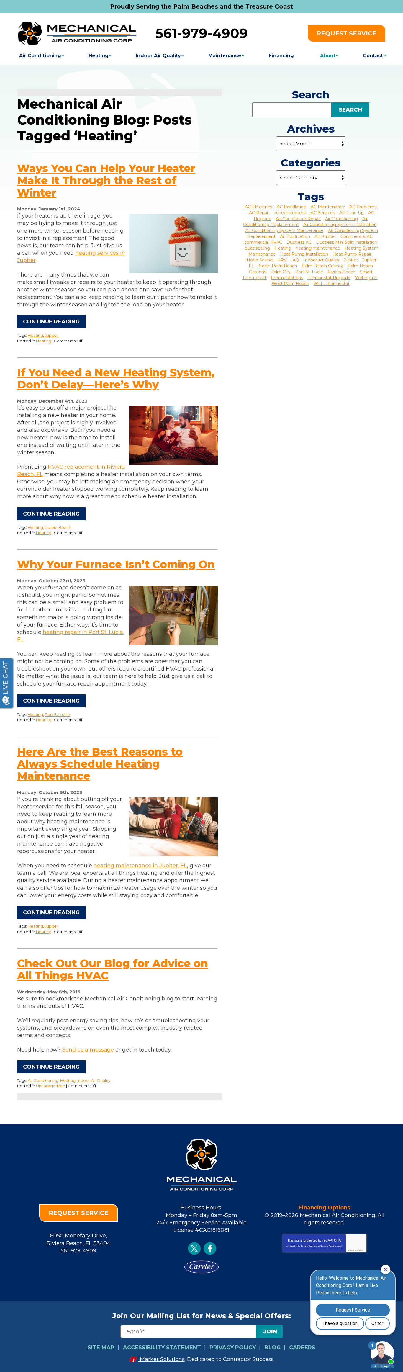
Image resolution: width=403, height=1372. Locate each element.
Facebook (210, 1248)
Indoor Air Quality (93, 1080)
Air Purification (295, 236)
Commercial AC (356, 236)
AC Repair (259, 212)
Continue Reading (51, 321)
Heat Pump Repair (351, 254)
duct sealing (257, 248)
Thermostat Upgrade (328, 277)
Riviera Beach (58, 527)
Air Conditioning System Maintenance (284, 230)
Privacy (352, 1250)
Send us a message (88, 1049)
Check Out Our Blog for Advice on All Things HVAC (112, 969)
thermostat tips (287, 277)
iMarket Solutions (161, 1359)
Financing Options (324, 1207)
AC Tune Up (351, 212)
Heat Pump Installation (304, 254)
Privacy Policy (308, 1246)
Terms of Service (328, 1246)
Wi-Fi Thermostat (332, 283)
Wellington (366, 277)
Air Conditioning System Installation (340, 224)
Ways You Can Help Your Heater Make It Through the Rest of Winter (106, 180)
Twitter (194, 1248)
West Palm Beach (290, 283)
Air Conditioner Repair (298, 218)
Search (350, 110)
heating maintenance (318, 248)
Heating (35, 335)
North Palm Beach (277, 266)
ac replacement (290, 212)
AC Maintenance (328, 207)
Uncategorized (50, 1085)
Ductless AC (299, 242)
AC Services (323, 212)
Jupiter (51, 335)
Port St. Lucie (57, 714)
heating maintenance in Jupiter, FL (140, 865)
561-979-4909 (201, 33)
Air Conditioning (43, 1080)
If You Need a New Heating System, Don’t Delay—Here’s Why (115, 378)
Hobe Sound (260, 260)
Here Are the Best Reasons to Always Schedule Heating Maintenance (100, 764)
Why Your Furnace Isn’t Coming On (116, 564)
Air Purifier (325, 236)
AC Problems (362, 207)
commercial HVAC (263, 242)
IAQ (295, 260)
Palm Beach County (322, 266)
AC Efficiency (258, 207)
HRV (282, 260)
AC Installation (291, 207)
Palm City (281, 271)
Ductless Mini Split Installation (346, 242)
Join (270, 1331)
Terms (361, 1250)
